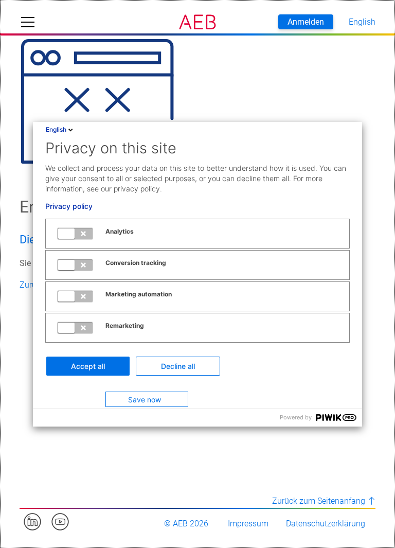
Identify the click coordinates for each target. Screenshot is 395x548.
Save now (144, 399)
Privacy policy (69, 206)
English (56, 129)
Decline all (178, 366)
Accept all (88, 366)
